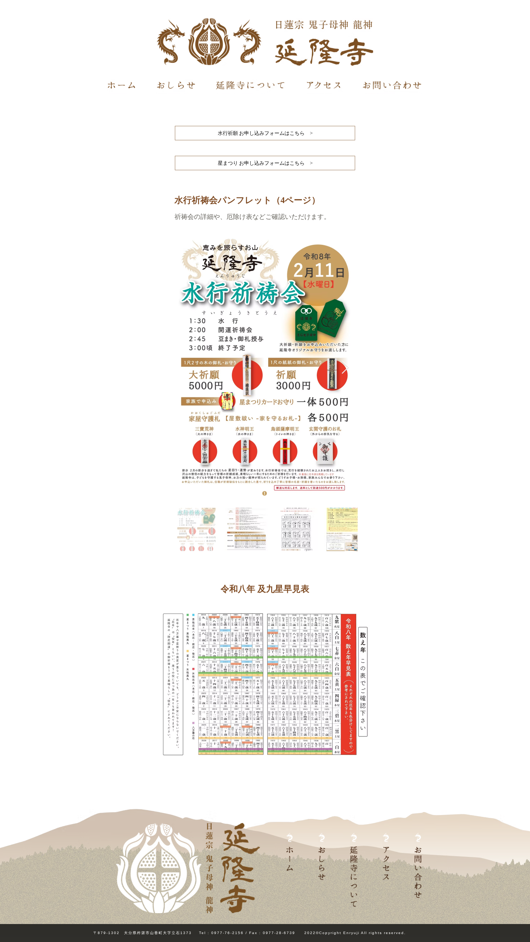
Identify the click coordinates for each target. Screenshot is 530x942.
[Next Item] (345, 368)
